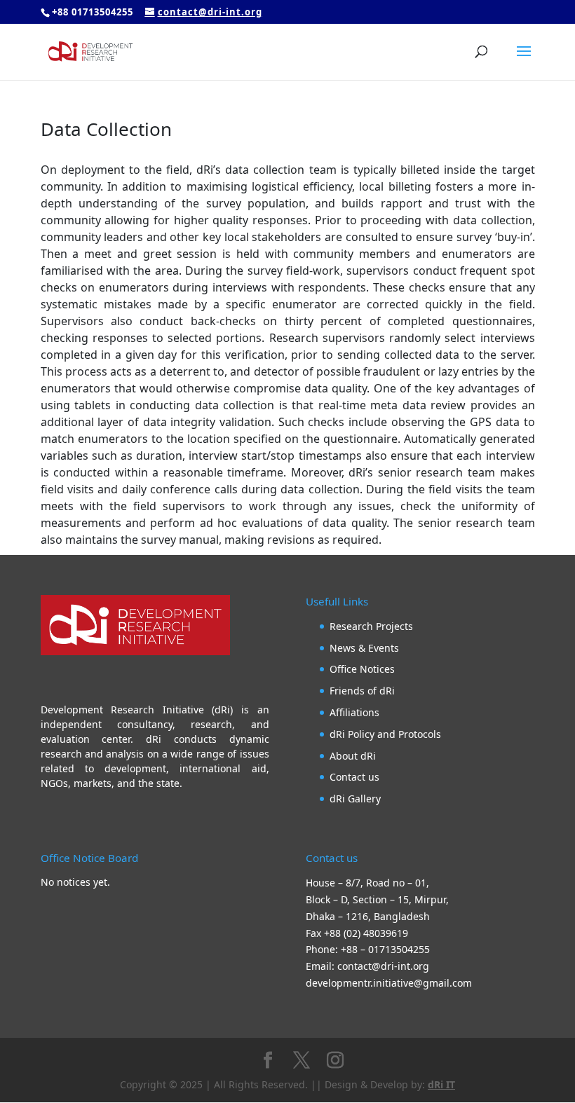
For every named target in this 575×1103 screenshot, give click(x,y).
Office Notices (362, 669)
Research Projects (371, 626)
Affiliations (354, 712)
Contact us (354, 776)
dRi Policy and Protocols (385, 734)
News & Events (364, 648)
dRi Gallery (355, 798)
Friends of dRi (362, 690)
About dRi (353, 755)
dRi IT (441, 1084)
